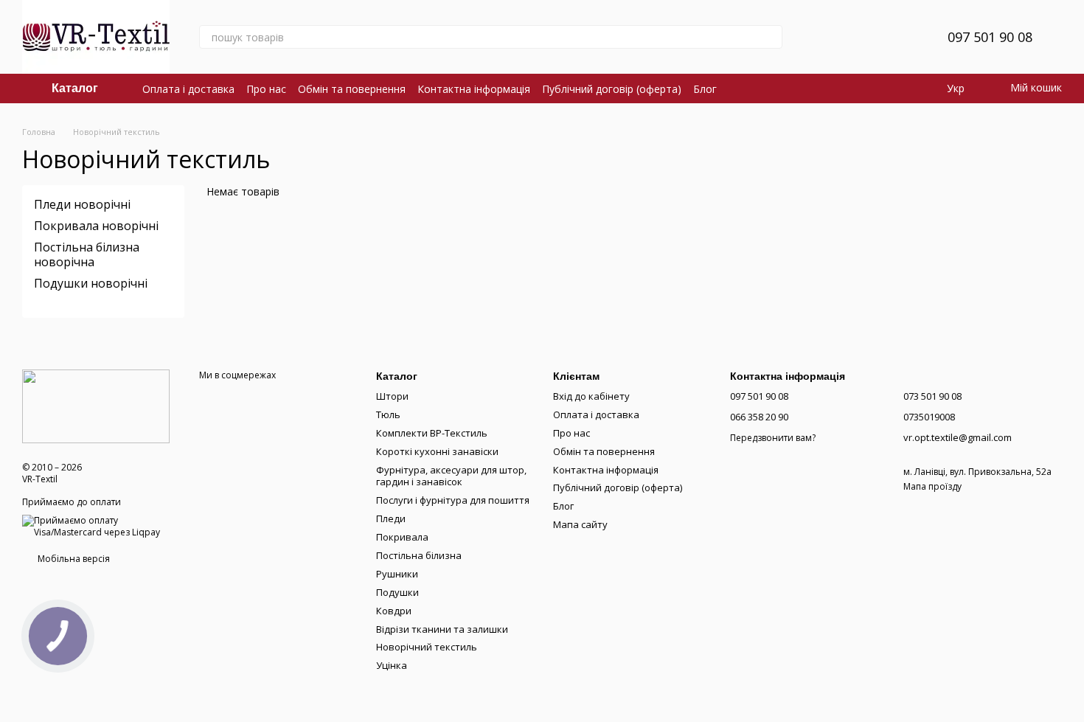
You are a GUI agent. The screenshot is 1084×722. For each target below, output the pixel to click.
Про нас (266, 89)
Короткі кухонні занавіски (437, 451)
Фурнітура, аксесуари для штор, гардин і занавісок (451, 476)
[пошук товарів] (770, 37)
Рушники (397, 573)
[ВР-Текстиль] (96, 405)
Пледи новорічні (82, 204)
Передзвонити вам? (773, 438)
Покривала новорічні (96, 226)
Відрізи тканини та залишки (442, 629)
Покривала (402, 537)
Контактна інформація (473, 89)
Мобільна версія (72, 558)
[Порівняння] (862, 37)
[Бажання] (900, 37)
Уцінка (391, 665)
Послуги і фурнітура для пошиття (452, 500)
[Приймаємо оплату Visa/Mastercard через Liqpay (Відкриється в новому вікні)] (99, 525)
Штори (392, 396)
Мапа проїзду (932, 486)
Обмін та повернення (352, 89)
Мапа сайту (580, 524)
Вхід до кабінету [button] (591, 396)
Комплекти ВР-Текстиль (431, 433)
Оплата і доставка (188, 89)
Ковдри (393, 610)
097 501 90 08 (990, 37)
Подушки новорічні (90, 283)
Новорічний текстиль (426, 646)
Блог (705, 89)
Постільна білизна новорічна (86, 254)
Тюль (388, 414)
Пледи (391, 518)
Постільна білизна (419, 555)
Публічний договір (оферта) (611, 89)
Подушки (397, 592)
